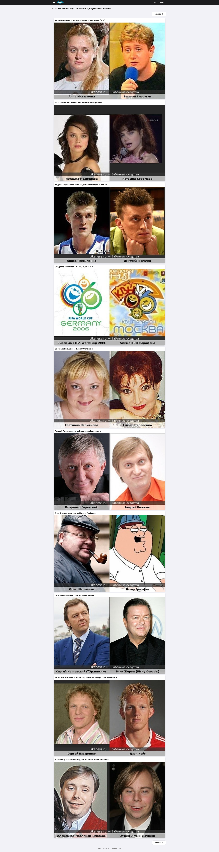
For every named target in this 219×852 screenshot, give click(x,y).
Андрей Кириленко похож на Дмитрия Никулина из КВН (81, 184)
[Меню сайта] (58, 2)
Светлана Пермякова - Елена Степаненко (74, 349)
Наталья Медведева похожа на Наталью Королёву (78, 102)
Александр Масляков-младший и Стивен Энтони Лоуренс (82, 759)
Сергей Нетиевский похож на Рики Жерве (74, 595)
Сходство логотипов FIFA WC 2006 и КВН (74, 267)
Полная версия (115, 848)
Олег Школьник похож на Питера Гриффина (75, 513)
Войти (162, 2)
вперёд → (159, 14)
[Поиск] (155, 2)
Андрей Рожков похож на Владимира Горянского (78, 431)
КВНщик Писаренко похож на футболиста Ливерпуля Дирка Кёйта (86, 677)
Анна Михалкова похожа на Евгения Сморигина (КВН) (80, 20)
